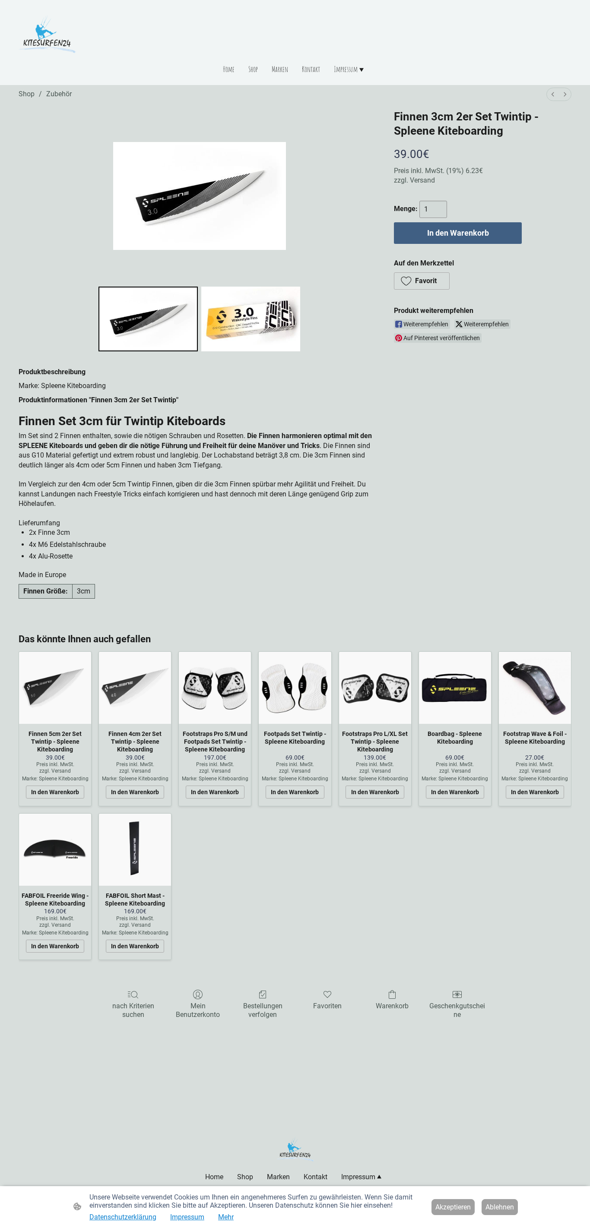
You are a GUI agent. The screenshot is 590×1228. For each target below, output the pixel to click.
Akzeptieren (453, 1207)
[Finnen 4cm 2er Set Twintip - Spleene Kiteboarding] (135, 688)
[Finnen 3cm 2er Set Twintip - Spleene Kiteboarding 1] (251, 319)
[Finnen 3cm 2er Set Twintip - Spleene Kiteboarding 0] (148, 319)
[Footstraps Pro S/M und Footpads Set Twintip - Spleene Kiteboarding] (215, 688)
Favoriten (327, 1006)
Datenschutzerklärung (122, 1217)
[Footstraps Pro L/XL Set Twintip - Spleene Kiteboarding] (375, 688)
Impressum (187, 1217)
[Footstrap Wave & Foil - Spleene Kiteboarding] (535, 688)
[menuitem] (553, 94)
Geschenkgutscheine (457, 1010)
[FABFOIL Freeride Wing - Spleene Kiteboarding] (55, 850)
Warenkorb (392, 1006)
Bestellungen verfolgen (262, 1010)
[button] (422, 281)
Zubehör (59, 94)
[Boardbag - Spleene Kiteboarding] (455, 688)
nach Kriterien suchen (133, 1010)
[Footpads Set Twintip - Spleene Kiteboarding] (295, 688)
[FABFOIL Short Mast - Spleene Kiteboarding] (135, 850)
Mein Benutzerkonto (198, 1010)
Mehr (226, 1217)
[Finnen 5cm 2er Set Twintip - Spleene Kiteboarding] (55, 688)
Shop (27, 94)
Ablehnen (499, 1207)
